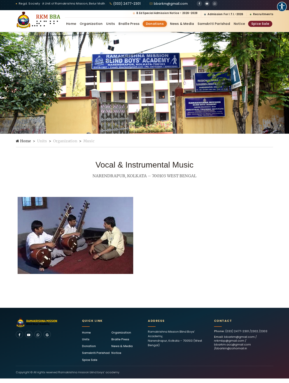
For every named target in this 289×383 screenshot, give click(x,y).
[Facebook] (199, 3)
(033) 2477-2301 (127, 3)
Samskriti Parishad (214, 23)
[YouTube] (207, 3)
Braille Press (129, 23)
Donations (155, 23)
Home (71, 23)
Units (110, 23)
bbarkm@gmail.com (171, 3)
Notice (239, 23)
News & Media (182, 23)
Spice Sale (260, 23)
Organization (91, 23)
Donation (89, 346)
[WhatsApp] (214, 3)
